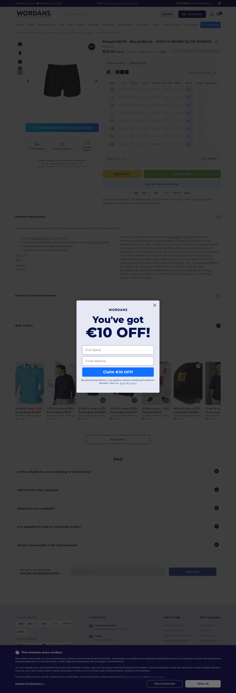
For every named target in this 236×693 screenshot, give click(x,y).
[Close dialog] (155, 305)
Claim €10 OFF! (118, 372)
